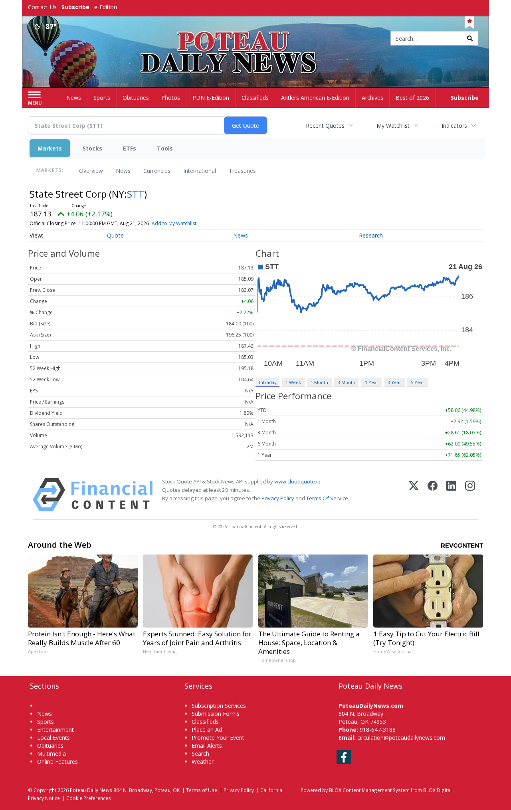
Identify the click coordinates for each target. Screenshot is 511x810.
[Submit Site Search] (470, 38)
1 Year (371, 382)
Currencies (156, 170)
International (199, 170)
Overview (91, 170)
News (123, 170)
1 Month (319, 382)
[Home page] (255, 39)
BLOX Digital (437, 790)
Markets (50, 148)
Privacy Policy (277, 498)
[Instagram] (470, 494)
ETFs (129, 148)
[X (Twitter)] (414, 494)
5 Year (417, 382)
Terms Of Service (327, 498)
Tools (165, 148)
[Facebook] (432, 494)
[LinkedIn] (451, 494)
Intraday (267, 382)
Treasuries (242, 170)
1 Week (293, 382)
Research (371, 235)
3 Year (394, 382)
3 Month (346, 382)
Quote (115, 235)
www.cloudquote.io (297, 481)
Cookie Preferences (88, 798)
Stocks (92, 148)
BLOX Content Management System (369, 790)
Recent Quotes (325, 125)
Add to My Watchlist (174, 223)
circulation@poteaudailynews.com (401, 737)
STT (135, 193)
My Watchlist (393, 125)
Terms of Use (201, 790)
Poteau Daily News (91, 790)
